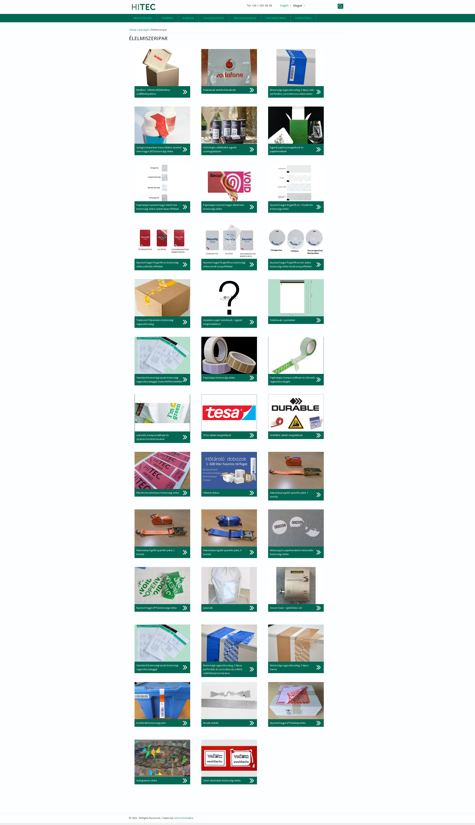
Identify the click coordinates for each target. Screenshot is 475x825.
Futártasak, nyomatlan (282, 320)
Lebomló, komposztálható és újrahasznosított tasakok (152, 437)
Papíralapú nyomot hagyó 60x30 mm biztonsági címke (223, 207)
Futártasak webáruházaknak (219, 90)
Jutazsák (208, 607)
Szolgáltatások (213, 18)
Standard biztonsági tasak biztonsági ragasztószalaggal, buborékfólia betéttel (159, 379)
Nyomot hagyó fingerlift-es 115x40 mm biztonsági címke (291, 207)
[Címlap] (143, 7)
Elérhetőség (303, 18)
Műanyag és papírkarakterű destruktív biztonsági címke (291, 552)
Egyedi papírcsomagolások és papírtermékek (287, 149)
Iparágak (188, 18)
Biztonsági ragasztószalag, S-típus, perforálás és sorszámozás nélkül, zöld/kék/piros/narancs (223, 669)
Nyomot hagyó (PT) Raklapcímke (288, 723)
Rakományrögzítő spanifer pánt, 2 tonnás (155, 552)
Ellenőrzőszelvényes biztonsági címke (157, 492)
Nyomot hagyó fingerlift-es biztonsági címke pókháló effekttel (157, 264)
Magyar (297, 5)
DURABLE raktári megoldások (286, 435)
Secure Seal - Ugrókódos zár (286, 607)
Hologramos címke (146, 780)
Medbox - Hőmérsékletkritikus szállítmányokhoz (153, 91)
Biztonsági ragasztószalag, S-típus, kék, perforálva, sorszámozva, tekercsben (292, 91)
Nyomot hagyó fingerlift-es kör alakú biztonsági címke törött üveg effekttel (291, 264)
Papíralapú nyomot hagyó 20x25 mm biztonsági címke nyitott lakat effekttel (157, 207)
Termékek (167, 18)
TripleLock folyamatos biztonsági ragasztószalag (154, 322)
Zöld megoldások (245, 18)
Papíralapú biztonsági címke (219, 377)
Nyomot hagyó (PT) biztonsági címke (156, 607)
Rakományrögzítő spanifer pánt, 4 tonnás (222, 552)
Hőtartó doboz (211, 492)
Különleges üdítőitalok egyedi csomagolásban (219, 149)
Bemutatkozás (143, 18)
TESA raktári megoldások (217, 435)
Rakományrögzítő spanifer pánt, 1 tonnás (289, 494)
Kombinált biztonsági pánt (151, 723)
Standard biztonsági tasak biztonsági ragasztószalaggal (157, 667)
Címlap (133, 29)
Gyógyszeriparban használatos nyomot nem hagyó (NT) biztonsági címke (158, 149)
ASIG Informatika (183, 818)
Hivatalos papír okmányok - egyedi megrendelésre (222, 322)
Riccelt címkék (211, 723)
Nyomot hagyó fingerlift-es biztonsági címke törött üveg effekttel (224, 264)
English (284, 5)
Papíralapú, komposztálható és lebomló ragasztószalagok (292, 379)
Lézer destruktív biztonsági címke (222, 780)
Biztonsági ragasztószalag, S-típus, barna (289, 667)
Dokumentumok (276, 18)
